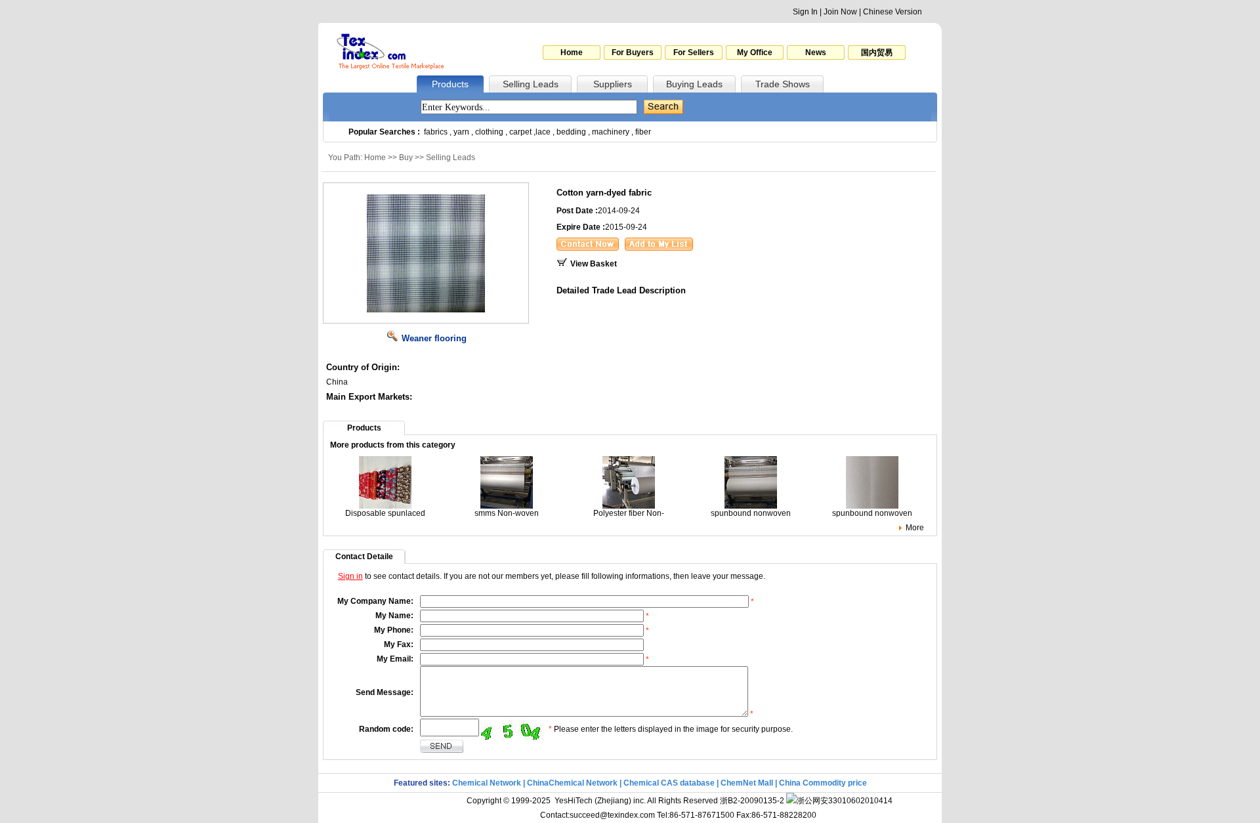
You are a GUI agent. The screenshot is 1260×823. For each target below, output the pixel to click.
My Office (754, 52)
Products (450, 84)
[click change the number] (514, 730)
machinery (610, 132)
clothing (489, 132)
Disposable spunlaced (385, 513)
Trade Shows (782, 84)
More (915, 527)
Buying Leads (694, 84)
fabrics (436, 132)
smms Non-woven (506, 513)
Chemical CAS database (669, 783)
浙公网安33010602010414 (844, 800)
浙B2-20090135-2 (752, 800)
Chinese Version (892, 11)
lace (543, 132)
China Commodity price (823, 783)
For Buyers (633, 52)
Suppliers (612, 84)
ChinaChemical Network (572, 783)
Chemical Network (487, 783)
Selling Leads (530, 84)
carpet (520, 132)
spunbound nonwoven (751, 513)
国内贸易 (876, 52)
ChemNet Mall (747, 783)
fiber (643, 132)
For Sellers (693, 52)
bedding (571, 132)
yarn (461, 132)
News (815, 52)
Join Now (840, 11)
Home (571, 52)
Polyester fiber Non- (628, 513)
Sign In (805, 11)
